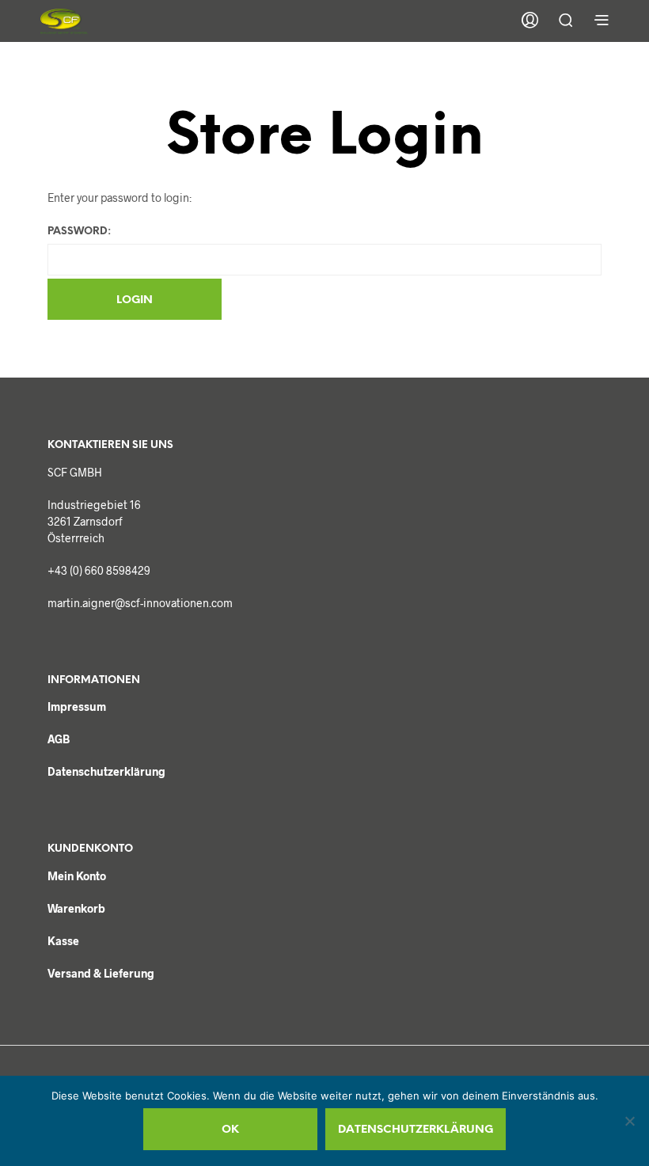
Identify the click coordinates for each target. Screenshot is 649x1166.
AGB (58, 739)
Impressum (76, 706)
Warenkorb (76, 908)
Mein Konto (76, 876)
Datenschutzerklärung (106, 771)
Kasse (63, 941)
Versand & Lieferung (100, 973)
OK (230, 1130)
